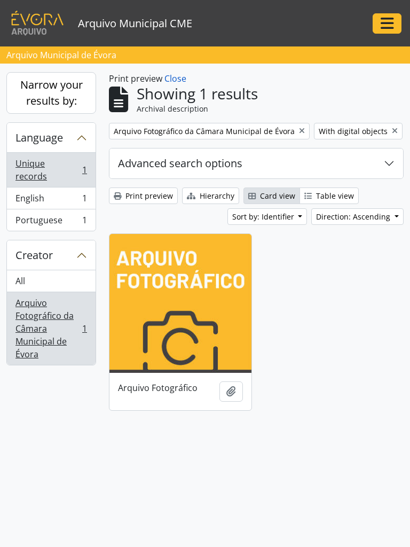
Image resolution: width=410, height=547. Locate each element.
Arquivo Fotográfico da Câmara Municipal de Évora (51, 328)
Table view (334, 196)
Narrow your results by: (51, 92)
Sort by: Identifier (264, 217)
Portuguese (51, 222)
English (51, 200)
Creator (34, 255)
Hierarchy (216, 196)
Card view (276, 196)
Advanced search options (180, 163)
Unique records (51, 170)
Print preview (148, 196)
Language (39, 137)
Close (175, 78)
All (20, 281)
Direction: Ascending (354, 217)
